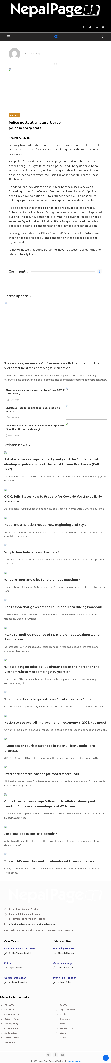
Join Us (63, 1005)
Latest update (16, 296)
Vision (63, 1033)
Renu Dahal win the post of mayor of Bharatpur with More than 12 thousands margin (35, 427)
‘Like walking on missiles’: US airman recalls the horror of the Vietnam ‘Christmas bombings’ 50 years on (51, 366)
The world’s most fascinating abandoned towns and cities (49, 861)
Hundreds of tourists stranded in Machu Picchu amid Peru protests (49, 748)
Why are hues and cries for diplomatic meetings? (42, 580)
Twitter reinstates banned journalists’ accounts (41, 774)
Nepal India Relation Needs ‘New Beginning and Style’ (45, 525)
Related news (15, 445)
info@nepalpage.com (20, 924)
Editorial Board (12, 1038)
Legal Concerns (67, 1009)
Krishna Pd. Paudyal (18, 982)
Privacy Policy (11, 1023)
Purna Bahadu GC (66, 967)
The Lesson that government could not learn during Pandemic (53, 607)
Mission (63, 1014)
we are (63, 1038)
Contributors (10, 1033)
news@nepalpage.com (45, 924)
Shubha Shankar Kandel (20, 953)
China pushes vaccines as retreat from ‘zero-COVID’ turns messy (35, 392)
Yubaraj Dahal (64, 982)
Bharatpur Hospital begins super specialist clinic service (33, 410)
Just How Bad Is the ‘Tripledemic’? (30, 834)
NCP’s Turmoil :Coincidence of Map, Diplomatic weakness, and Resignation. (52, 637)
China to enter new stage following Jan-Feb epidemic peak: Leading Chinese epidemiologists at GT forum (50, 804)
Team (62, 1023)
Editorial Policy (12, 1019)
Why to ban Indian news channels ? (31, 552)
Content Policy (11, 1014)
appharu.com (74, 1061)
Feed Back (9, 1042)
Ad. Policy (9, 1009)
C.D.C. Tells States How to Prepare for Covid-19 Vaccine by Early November (53, 499)
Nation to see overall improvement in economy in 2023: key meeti (55, 723)
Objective (65, 1019)
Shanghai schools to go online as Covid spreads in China (47, 699)
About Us (9, 1005)
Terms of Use (66, 1028)
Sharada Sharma (66, 953)
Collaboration (11, 1028)
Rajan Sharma (15, 968)
